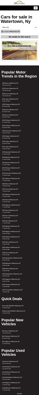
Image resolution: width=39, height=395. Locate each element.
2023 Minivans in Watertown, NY (11, 264)
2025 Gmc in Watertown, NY (10, 216)
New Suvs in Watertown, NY (10, 332)
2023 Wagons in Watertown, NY (11, 280)
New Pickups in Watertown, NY (11, 337)
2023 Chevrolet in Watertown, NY (11, 174)
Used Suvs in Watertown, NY (10, 362)
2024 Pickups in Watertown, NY (11, 121)
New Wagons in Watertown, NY (11, 342)
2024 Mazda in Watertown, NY (10, 158)
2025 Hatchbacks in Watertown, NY (12, 275)
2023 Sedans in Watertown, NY (11, 195)
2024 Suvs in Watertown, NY (10, 84)
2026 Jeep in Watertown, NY (10, 100)
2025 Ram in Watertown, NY (10, 243)
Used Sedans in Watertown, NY (11, 373)
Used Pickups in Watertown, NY (11, 367)
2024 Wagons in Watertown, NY (11, 232)
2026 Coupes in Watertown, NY (11, 285)
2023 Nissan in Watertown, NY (10, 163)
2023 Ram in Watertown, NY (10, 200)
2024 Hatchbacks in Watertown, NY (12, 259)
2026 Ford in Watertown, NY (10, 253)
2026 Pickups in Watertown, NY (11, 105)
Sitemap (19, 393)
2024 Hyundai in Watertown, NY (11, 153)
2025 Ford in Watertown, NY (10, 190)
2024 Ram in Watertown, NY (10, 184)
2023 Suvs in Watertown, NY (10, 89)
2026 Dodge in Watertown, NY (10, 137)
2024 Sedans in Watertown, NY (11, 237)
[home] (19, 2)
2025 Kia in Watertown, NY (9, 222)
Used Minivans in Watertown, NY (11, 389)
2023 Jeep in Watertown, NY (10, 147)
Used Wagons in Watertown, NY (11, 383)
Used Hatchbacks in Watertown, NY (12, 378)
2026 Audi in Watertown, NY (10, 269)
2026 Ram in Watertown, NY (10, 110)
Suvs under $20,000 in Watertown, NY (13, 306)
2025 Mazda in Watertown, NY (10, 227)
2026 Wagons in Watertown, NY (11, 206)
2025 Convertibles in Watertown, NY (12, 290)
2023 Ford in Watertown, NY (10, 211)
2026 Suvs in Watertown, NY (10, 94)
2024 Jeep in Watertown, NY (10, 142)
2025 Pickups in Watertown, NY (11, 169)
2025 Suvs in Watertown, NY (10, 116)
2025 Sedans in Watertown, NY (11, 179)
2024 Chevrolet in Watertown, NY (11, 131)
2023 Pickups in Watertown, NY (11, 126)
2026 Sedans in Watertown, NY (11, 248)
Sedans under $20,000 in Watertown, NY (13, 312)
